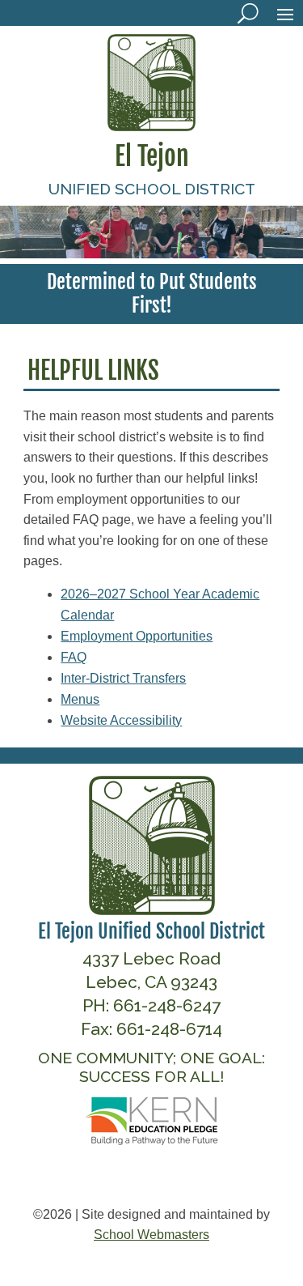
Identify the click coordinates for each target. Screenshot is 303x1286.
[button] (285, 14)
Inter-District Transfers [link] (123, 678)
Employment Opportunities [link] (137, 636)
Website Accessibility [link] (121, 720)
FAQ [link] (73, 657)
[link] (152, 126)
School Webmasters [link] (151, 1234)
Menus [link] (80, 699)
